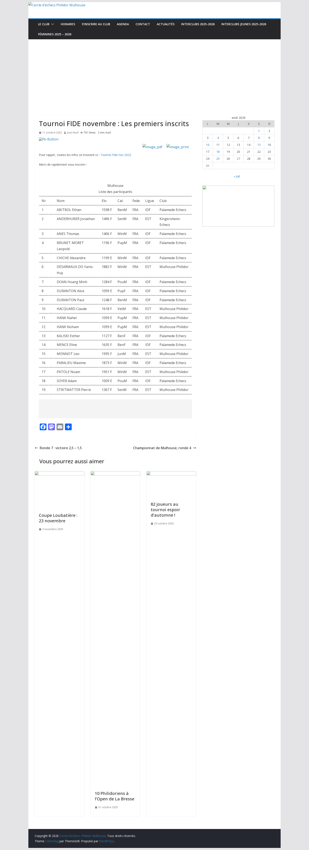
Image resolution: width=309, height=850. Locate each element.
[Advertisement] (154, 70)
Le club (43, 24)
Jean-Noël (73, 132)
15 (259, 145)
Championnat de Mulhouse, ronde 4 (162, 448)
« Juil (237, 176)
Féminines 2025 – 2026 (54, 34)
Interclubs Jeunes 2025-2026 (243, 24)
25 (218, 159)
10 (207, 145)
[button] (51, 24)
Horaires (68, 24)
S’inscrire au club (96, 24)
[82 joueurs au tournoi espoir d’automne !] (171, 474)
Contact (143, 24)
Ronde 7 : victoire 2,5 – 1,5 (61, 448)
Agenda (123, 24)
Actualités (165, 24)
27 (238, 159)
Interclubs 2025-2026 (198, 24)
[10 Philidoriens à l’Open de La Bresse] (115, 474)
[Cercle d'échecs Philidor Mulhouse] (56, 5)
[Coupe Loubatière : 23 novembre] (59, 474)
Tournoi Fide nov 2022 (115, 155)
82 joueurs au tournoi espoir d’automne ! (165, 509)
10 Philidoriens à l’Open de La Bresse (114, 796)
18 (218, 152)
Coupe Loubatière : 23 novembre (58, 518)
